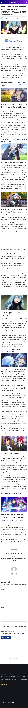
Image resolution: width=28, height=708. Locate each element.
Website (3, 620)
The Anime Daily (6, 704)
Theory (12, 693)
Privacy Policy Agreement (7, 631)
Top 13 (20, 687)
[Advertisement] (14, 648)
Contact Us (13, 701)
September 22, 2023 (15, 18)
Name (3, 607)
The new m (3, 520)
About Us (7, 701)
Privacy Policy (21, 633)
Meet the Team (11, 702)
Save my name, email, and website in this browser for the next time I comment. (14, 627)
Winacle (23, 704)
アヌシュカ (7, 18)
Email (2, 613)
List (2, 691)
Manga (2, 693)
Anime (2, 687)
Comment (3, 589)
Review (12, 691)
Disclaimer (19, 701)
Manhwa (12, 687)
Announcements (5, 689)
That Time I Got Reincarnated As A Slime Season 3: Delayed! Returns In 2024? (13, 83)
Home (2, 701)
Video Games (22, 691)
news (11, 689)
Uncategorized (22, 689)
